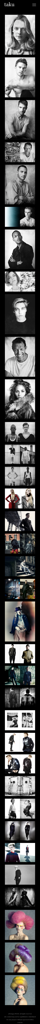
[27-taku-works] (20, 698)
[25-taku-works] (20, 654)
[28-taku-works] (20, 720)
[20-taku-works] (20, 521)
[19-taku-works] (20, 499)
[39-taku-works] (20, 990)
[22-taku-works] (20, 566)
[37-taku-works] (20, 925)
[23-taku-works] (20, 589)
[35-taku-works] (20, 875)
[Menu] (34, 4)
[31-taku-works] (20, 786)
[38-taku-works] (20, 958)
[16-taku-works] (20, 432)
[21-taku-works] (20, 544)
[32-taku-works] (20, 809)
